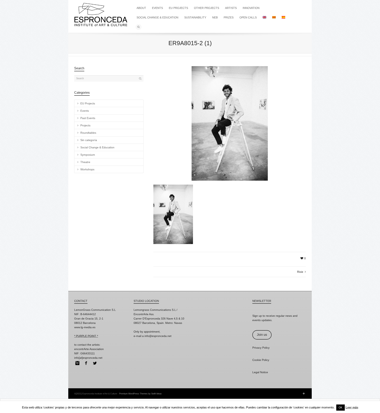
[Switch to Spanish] (283, 17)
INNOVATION (251, 8)
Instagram (77, 363)
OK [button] (340, 407)
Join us (262, 334)
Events (84, 110)
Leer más (352, 407)
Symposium (87, 154)
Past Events (87, 118)
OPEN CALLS (248, 17)
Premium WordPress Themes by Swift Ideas (140, 393)
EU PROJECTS (178, 8)
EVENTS (157, 8)
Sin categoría (88, 140)
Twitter (95, 363)
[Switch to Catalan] (274, 17)
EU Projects (87, 103)
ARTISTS (231, 8)
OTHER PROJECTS (206, 8)
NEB (215, 17)
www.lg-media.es (84, 327)
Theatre (85, 162)
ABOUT (141, 8)
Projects (85, 125)
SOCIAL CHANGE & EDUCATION (157, 17)
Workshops (87, 169)
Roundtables (88, 132)
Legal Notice (260, 372)
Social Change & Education (97, 147)
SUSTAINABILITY (195, 17)
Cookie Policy (260, 359)
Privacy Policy (261, 347)
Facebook (86, 363)
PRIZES (229, 17)
